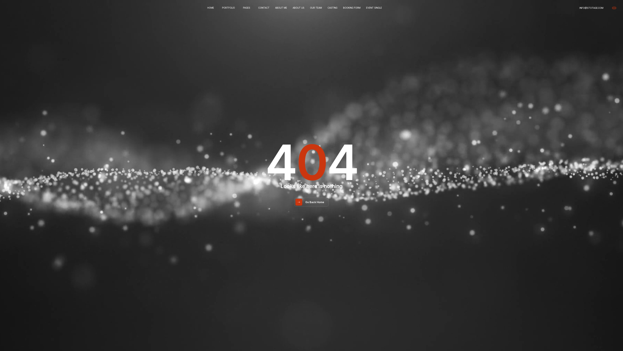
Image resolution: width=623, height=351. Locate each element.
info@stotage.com (591, 7)
